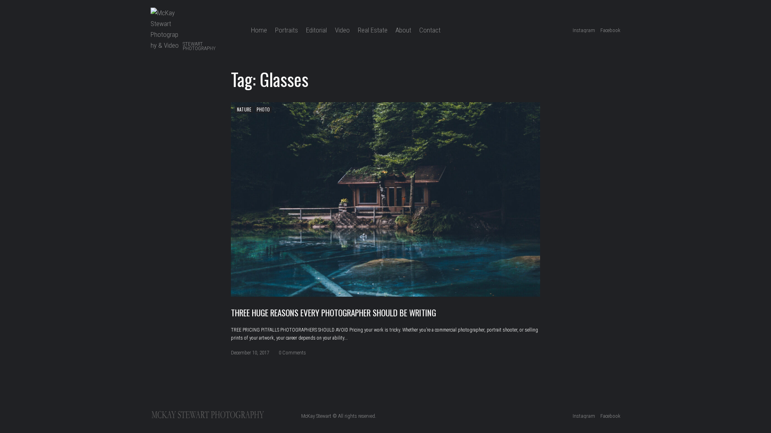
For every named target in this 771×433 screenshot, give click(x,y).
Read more (385, 199)
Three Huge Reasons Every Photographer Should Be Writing (333, 312)
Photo (263, 109)
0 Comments (292, 353)
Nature (244, 109)
